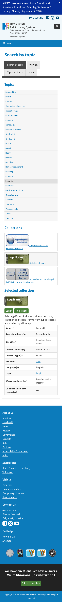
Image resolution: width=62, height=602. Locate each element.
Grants (8, 143)
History (8, 157)
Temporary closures (13, 493)
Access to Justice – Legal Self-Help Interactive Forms (30, 281)
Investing (9, 171)
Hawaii (8, 148)
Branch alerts (9, 497)
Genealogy (10, 124)
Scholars (9, 199)
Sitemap (6, 541)
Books (8, 96)
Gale (38, 361)
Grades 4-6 (10, 138)
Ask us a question (31, 583)
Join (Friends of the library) (16, 468)
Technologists (11, 209)
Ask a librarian (9, 510)
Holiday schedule (11, 489)
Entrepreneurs (11, 115)
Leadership (8, 422)
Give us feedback (11, 514)
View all (33, 65)
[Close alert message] (59, 2)
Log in (8, 311)
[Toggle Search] (57, 26)
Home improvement (14, 166)
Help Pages (21, 311)
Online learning (11, 194)
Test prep (9, 218)
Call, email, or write (12, 518)
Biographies (10, 92)
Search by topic (15, 65)
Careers (8, 101)
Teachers (9, 204)
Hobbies (9, 162)
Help (31, 72)
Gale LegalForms (37, 263)
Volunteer (7, 472)
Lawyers (9, 176)
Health (8, 152)
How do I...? (8, 537)
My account (36, 17)
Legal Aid (9, 180)
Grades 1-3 (10, 134)
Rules (5, 443)
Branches (7, 485)
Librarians (9, 185)
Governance (8, 435)
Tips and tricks (15, 72)
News (5, 426)
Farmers (9, 120)
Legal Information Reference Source (27, 247)
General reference (13, 129)
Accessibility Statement (15, 451)
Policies (6, 447)
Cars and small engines (15, 106)
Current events (11, 110)
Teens (8, 213)
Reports (6, 439)
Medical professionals (15, 190)
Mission (6, 418)
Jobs (5, 455)
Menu (8, 43)
